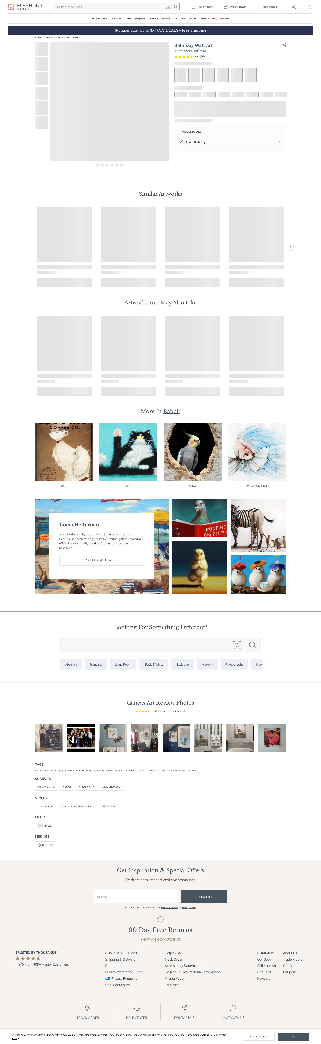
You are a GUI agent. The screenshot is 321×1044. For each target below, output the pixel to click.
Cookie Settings (202, 1034)
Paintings (48, 844)
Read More (65, 548)
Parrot (193, 485)
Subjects (48, 37)
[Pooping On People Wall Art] (199, 518)
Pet (68, 37)
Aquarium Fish (256, 485)
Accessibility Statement (182, 965)
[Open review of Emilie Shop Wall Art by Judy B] (49, 738)
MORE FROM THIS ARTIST (102, 560)
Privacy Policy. (189, 907)
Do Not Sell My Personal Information (193, 972)
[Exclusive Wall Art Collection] (182, 664)
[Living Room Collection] (123, 664)
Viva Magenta (111, 787)
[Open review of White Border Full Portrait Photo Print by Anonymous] (81, 738)
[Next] (290, 247)
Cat (128, 485)
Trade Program (294, 959)
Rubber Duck (87, 787)
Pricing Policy (175, 978)
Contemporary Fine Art (76, 806)
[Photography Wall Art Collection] (234, 664)
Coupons (290, 972)
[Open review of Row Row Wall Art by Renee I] (176, 738)
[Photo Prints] (259, 664)
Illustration (107, 806)
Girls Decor (45, 806)
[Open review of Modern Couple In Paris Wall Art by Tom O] (145, 738)
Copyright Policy (117, 985)
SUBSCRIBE (204, 897)
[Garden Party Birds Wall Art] (258, 574)
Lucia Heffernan (195, 51)
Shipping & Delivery (120, 959)
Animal (60, 37)
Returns (111, 965)
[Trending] (96, 664)
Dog (64, 485)
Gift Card (264, 972)
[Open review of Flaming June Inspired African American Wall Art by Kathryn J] (272, 738)
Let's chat (172, 985)
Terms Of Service (169, 907)
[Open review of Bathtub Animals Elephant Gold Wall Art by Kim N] (240, 738)
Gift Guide (290, 965)
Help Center (174, 953)
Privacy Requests (124, 978)
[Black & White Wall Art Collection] (153, 664)
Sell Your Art (266, 965)
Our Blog (264, 959)
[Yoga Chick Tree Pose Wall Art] (199, 567)
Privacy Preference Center (124, 972)
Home (38, 37)
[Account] (293, 8)
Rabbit (76, 37)
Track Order (173, 959)
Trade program (269, 6)
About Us (290, 953)
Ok (293, 1036)
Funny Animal (46, 787)
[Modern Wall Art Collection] (207, 664)
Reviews (263, 978)
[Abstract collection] (71, 664)
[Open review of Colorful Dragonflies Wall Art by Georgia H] (113, 738)
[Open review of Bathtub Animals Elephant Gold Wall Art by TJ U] (208, 738)
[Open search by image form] (168, 7)
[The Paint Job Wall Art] (258, 525)
